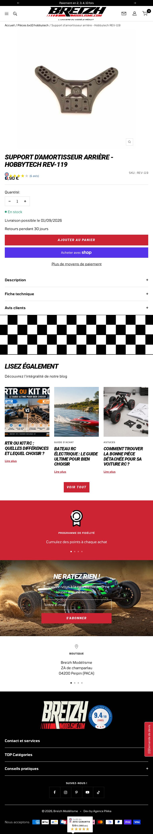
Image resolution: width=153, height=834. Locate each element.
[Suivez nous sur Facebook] (54, 792)
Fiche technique (19, 294)
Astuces (109, 442)
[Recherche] (15, 13)
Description (15, 280)
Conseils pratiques (22, 768)
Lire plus (11, 461)
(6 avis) (34, 176)
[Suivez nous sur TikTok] (98, 792)
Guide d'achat (64, 442)
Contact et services (22, 740)
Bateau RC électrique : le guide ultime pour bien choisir (76, 456)
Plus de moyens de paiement (77, 264)
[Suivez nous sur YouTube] (87, 792)
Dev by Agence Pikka (97, 811)
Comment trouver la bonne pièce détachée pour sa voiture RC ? (123, 456)
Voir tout (76, 487)
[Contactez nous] (124, 14)
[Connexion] (134, 13)
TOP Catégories (18, 754)
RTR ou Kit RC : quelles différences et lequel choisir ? (27, 448)
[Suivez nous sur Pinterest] (76, 792)
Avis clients (15, 308)
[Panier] (145, 14)
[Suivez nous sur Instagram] (65, 792)
